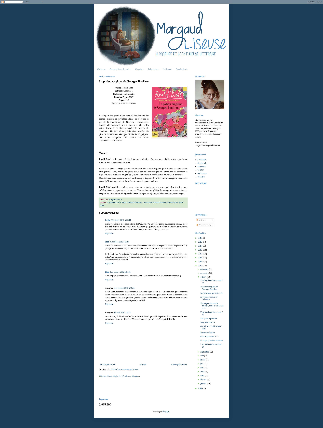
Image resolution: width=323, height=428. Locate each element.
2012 (200, 265)
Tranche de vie (181, 69)
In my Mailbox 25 (207, 322)
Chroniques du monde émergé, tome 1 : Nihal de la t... (212, 305)
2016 (200, 250)
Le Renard (167, 69)
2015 (200, 254)
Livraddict (201, 160)
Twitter (200, 170)
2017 (200, 246)
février (203, 379)
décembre (204, 269)
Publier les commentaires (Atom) (124, 369)
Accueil (143, 364)
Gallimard (130, 202)
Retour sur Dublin (207, 333)
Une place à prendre (208, 318)
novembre (204, 273)
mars (202, 375)
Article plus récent (107, 364)
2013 (200, 262)
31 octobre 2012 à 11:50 (119, 242)
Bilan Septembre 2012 (209, 336)
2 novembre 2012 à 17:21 (120, 272)
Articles (201, 220)
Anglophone (111, 202)
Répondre (109, 233)
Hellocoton (202, 173)
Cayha (107, 220)
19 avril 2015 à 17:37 (122, 312)
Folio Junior (121, 202)
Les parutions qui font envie (211, 293)
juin (201, 364)
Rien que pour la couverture (211, 341)
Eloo (107, 272)
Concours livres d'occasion (120, 69)
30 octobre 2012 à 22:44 (121, 220)
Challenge (101, 69)
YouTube (201, 177)
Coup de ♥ (139, 69)
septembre (204, 352)
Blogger (165, 411)
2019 (200, 238)
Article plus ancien (179, 364)
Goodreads (202, 163)
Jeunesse (138, 202)
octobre (203, 277)
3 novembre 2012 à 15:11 (124, 288)
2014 (200, 258)
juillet (202, 360)
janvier (203, 383)
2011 (200, 388)
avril (202, 371)
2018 (200, 242)
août (202, 356)
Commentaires (204, 225)
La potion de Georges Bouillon (154, 202)
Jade (107, 242)
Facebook (201, 166)
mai (201, 368)
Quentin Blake (172, 202)
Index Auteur (153, 69)
